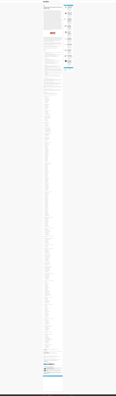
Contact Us (65, 70)
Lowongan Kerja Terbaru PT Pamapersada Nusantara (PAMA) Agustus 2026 (70, 32)
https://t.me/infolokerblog (46, 353)
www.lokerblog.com (46, 361)
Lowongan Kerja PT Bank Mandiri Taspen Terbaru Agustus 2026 (70, 56)
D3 (44, 362)
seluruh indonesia (47, 362)
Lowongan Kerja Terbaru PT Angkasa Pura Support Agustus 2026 (70, 44)
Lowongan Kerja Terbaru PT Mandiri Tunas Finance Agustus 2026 (70, 50)
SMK (50, 362)
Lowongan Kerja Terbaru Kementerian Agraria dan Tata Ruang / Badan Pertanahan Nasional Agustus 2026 (70, 20)
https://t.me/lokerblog (46, 352)
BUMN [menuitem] (50, 1)
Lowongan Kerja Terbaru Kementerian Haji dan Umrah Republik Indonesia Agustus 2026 (70, 61)
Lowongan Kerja (46, 9)
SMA (49, 362)
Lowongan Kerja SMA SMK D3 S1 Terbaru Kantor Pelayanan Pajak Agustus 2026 (70, 13)
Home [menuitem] (58, 1)
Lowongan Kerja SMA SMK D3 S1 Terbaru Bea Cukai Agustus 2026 (70, 7)
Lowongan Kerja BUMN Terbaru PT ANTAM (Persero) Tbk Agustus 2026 (70, 39)
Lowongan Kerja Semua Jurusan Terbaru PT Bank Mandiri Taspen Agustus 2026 (69, 26)
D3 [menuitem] (55, 1)
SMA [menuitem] (52, 1)
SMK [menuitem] (54, 1)
